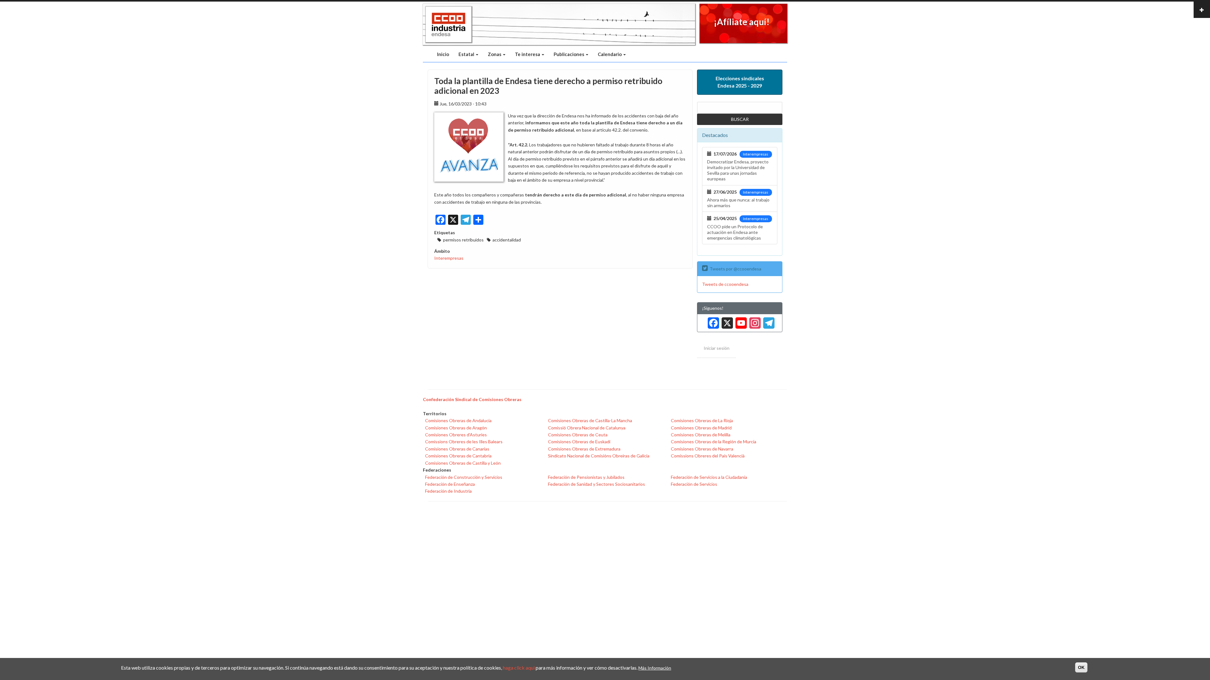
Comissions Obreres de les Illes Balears (464, 441)
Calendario (610, 54)
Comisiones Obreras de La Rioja (702, 420)
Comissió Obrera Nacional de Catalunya (586, 427)
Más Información (654, 668)
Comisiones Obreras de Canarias (457, 448)
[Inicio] (448, 24)
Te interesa (528, 54)
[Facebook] (712, 320)
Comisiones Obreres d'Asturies (456, 434)
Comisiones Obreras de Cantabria (458, 455)
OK (1081, 667)
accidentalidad (507, 239)
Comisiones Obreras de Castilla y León (463, 463)
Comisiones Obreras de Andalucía (458, 420)
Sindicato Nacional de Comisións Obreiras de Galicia (598, 455)
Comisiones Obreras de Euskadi (579, 441)
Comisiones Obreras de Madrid (701, 427)
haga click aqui (519, 668)
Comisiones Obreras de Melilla (700, 434)
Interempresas (449, 258)
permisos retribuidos (463, 239)
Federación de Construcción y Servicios (463, 477)
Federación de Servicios (694, 484)
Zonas (495, 54)
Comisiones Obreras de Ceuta (578, 434)
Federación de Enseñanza (450, 484)
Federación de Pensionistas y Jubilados (586, 477)
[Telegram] (768, 320)
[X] (726, 320)
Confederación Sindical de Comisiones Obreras (472, 399)
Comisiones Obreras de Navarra (702, 448)
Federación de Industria (448, 491)
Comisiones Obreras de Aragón (456, 427)
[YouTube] (740, 320)
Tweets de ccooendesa (725, 284)
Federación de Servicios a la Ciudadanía (709, 477)
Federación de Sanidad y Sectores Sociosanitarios (596, 484)
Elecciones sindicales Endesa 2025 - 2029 (740, 81)
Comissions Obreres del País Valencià (708, 455)
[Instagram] (754, 320)
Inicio (443, 54)
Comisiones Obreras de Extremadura (584, 448)
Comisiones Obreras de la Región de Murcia (713, 441)
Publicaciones (569, 54)
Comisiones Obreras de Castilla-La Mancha (590, 420)
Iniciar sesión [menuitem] (716, 348)
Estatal (466, 54)
